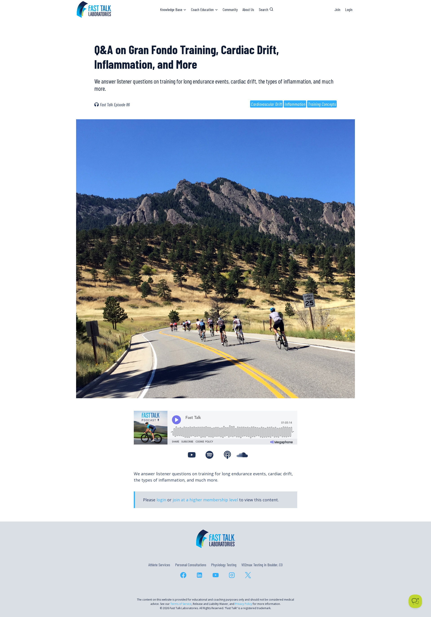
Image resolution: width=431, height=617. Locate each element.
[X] (248, 575)
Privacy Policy (243, 604)
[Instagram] (232, 575)
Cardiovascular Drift (266, 104)
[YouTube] (215, 575)
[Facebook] (183, 575)
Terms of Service (180, 604)
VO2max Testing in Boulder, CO (262, 564)
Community (230, 9)
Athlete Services (159, 564)
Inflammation (295, 104)
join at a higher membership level (205, 499)
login (161, 499)
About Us (248, 9)
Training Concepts (322, 104)
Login (348, 9)
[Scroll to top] (419, 594)
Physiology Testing (223, 564)
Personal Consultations (190, 564)
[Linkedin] (199, 575)
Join (337, 9)
